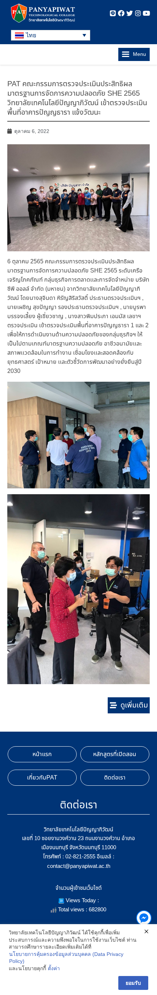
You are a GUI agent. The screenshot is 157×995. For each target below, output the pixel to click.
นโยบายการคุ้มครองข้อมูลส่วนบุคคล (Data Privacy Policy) (66, 957)
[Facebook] (121, 13)
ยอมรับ (133, 983)
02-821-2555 (80, 856)
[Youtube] (146, 13)
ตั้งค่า (54, 968)
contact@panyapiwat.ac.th (78, 866)
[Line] (113, 13)
